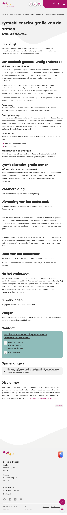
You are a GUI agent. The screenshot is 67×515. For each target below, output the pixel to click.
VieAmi (8, 494)
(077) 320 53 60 (14, 352)
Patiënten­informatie (14, 14)
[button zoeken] (54, 3)
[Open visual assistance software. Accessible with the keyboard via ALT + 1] (30, 4)
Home (4, 14)
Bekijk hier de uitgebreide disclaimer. (44, 398)
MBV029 (59, 405)
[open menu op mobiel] (64, 4)
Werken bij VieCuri (12, 491)
